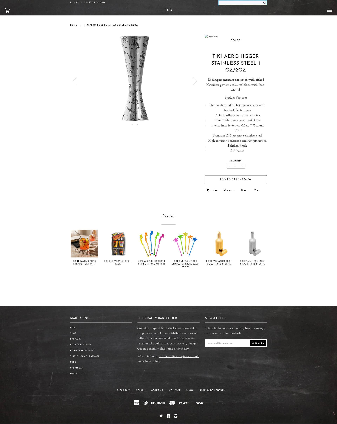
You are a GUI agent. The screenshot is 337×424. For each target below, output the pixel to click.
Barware (75, 339)
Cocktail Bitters (81, 345)
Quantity (236, 161)
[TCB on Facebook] (168, 417)
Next (195, 81)
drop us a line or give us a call (179, 356)
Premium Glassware (82, 351)
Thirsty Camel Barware (85, 356)
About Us (157, 390)
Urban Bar (76, 368)
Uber (73, 362)
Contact (174, 390)
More (73, 374)
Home (73, 25)
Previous (74, 81)
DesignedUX (217, 390)
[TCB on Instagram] (176, 417)
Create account (94, 3)
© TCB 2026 (123, 390)
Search (140, 390)
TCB (168, 10)
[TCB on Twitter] (161, 417)
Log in (74, 3)
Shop (73, 333)
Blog (189, 390)
